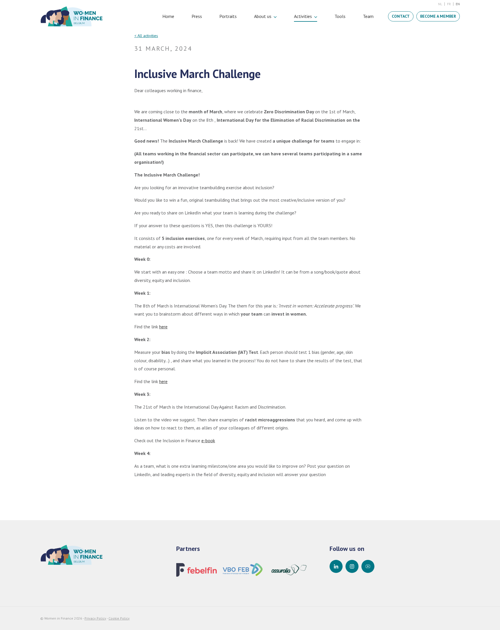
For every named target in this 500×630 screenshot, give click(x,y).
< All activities (146, 35)
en (458, 4)
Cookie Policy (119, 618)
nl (440, 4)
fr (449, 4)
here (163, 326)
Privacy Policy (95, 618)
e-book (208, 440)
